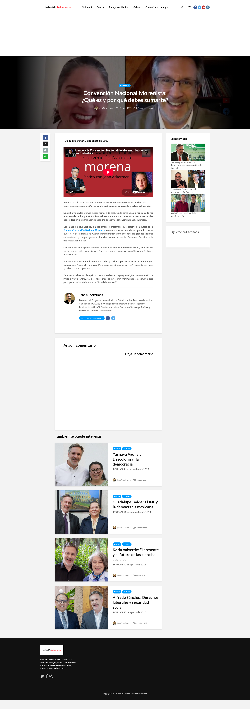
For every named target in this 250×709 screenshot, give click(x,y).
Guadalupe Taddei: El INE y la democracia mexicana (135, 504)
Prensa (100, 7)
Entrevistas (124, 85)
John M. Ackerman (106, 108)
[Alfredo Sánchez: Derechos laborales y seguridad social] (81, 607)
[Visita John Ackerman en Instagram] (51, 677)
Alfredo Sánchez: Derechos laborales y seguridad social (136, 602)
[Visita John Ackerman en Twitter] (42, 677)
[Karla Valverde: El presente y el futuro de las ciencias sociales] (81, 559)
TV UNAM (127, 449)
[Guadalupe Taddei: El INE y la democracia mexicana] (81, 511)
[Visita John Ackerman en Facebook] (47, 677)
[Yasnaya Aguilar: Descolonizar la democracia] (81, 464)
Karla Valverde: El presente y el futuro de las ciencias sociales (136, 554)
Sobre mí (87, 7)
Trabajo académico (118, 7)
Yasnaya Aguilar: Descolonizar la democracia (127, 459)
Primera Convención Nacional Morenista (84, 230)
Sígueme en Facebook (185, 232)
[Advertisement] (125, 36)
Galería (136, 7)
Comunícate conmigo (156, 7)
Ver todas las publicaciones (91, 318)
